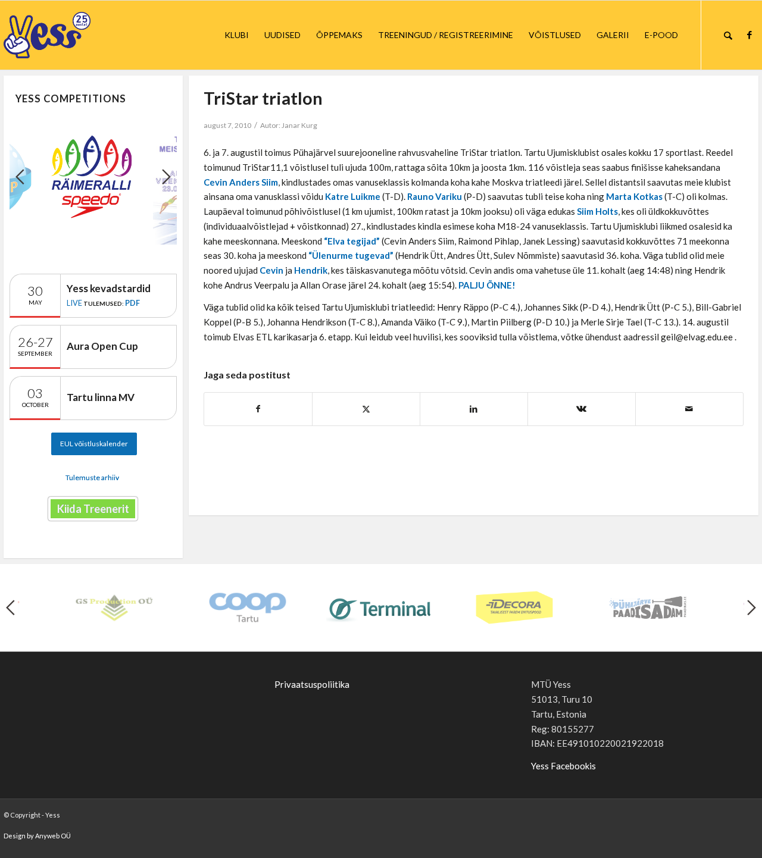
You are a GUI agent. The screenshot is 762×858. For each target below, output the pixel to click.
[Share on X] (366, 409)
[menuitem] (237, 35)
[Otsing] (728, 35)
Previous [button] (19, 176)
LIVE (74, 303)
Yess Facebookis (563, 765)
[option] (93, 176)
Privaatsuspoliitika (311, 684)
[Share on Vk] (581, 409)
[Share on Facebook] (258, 409)
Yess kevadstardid (109, 288)
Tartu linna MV (101, 397)
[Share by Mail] (689, 409)
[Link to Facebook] (749, 34)
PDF (132, 303)
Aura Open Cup (102, 346)
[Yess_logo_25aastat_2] (92, 35)
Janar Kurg (299, 125)
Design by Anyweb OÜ (37, 836)
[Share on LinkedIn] (473, 409)
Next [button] (166, 176)
